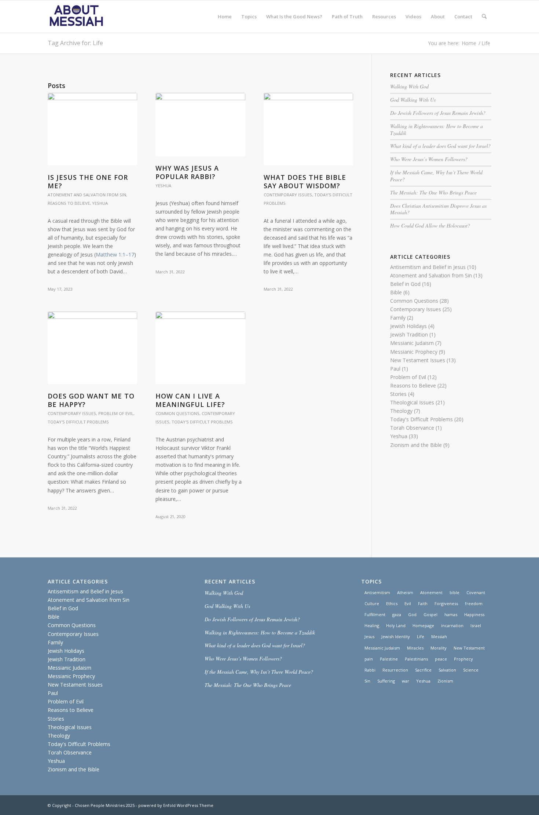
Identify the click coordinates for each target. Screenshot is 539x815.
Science (470, 670)
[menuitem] (224, 16)
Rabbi (369, 670)
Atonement (431, 592)
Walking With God (409, 86)
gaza (396, 614)
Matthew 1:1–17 (115, 254)
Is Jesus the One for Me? (88, 181)
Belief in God (405, 283)
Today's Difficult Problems (78, 422)
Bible (396, 292)
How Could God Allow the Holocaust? (430, 225)
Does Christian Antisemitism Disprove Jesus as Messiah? (438, 209)
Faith (423, 603)
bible (454, 592)
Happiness (474, 614)
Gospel (430, 614)
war (405, 681)
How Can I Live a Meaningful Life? (190, 400)
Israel (475, 625)
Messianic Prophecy (413, 351)
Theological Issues (412, 402)
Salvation (447, 670)
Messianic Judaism (412, 342)
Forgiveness (446, 603)
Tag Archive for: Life (75, 43)
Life (420, 636)
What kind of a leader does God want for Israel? (440, 145)
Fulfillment (374, 614)
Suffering (386, 681)
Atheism (405, 592)
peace (441, 659)
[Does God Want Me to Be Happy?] (92, 348)
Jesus (369, 636)
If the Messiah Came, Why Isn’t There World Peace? (436, 176)
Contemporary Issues (288, 194)
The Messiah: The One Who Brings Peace (433, 192)
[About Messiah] (76, 16)
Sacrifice (423, 670)
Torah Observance (412, 427)
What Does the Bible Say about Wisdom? (305, 181)
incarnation (452, 625)
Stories (398, 393)
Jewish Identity (395, 636)
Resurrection (395, 670)
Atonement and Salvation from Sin (87, 194)
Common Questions (177, 413)
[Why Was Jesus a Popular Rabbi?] (200, 124)
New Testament (469, 648)
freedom (474, 603)
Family (398, 317)
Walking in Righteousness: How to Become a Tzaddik (436, 130)
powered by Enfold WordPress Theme (175, 805)
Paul (395, 368)
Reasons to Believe (69, 203)
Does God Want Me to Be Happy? (91, 400)
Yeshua (100, 203)
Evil (407, 603)
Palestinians (416, 659)
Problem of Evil (115, 413)
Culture (371, 603)
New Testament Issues (417, 360)
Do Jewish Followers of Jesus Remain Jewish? (437, 112)
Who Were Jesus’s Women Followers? (428, 159)
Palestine (389, 659)
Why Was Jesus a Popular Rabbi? (187, 172)
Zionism (445, 681)
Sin (367, 681)
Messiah (439, 636)
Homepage (423, 625)
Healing (371, 625)
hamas (450, 614)
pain (368, 659)
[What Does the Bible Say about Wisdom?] (308, 129)
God (412, 614)
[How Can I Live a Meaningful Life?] (200, 348)
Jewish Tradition (409, 334)
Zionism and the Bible (416, 444)
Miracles (415, 648)
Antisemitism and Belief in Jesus (428, 266)
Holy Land (396, 625)
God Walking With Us (413, 99)
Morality (438, 648)
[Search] (484, 16)
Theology (401, 410)
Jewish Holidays (408, 326)
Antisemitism (377, 592)
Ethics (391, 603)
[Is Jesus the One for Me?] (92, 129)
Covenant (475, 592)
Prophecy (463, 659)
